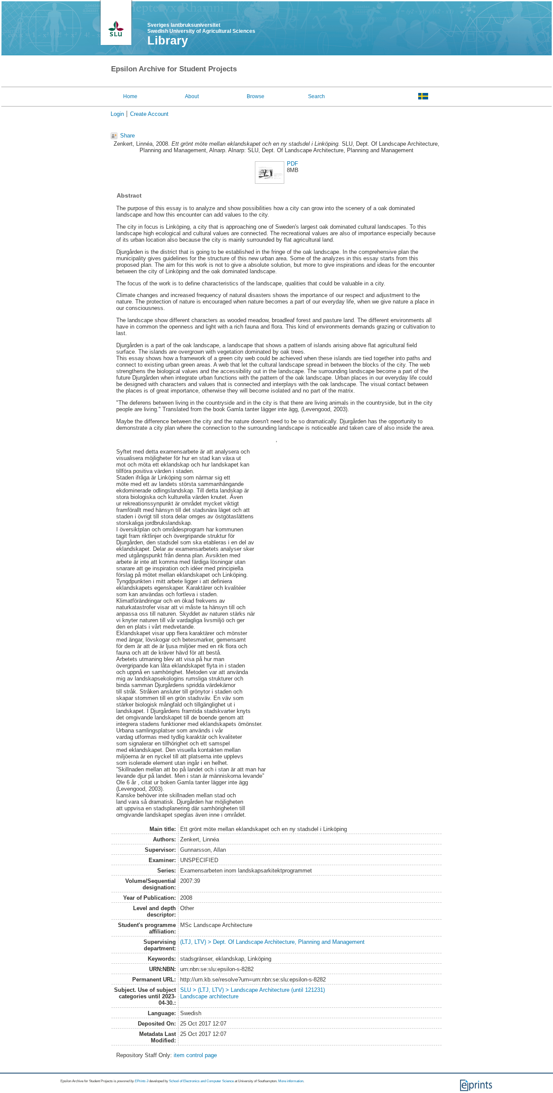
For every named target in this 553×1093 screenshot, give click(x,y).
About (192, 96)
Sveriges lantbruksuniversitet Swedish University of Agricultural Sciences (201, 28)
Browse (255, 96)
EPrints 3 (141, 1081)
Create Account (149, 114)
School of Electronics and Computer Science (201, 1081)
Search (316, 96)
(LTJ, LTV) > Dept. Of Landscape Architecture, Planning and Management (272, 942)
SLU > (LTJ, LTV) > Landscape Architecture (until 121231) (252, 990)
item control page (195, 1055)
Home (130, 96)
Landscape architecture (209, 996)
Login (117, 114)
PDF (292, 163)
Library (167, 40)
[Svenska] (423, 96)
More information (290, 1081)
